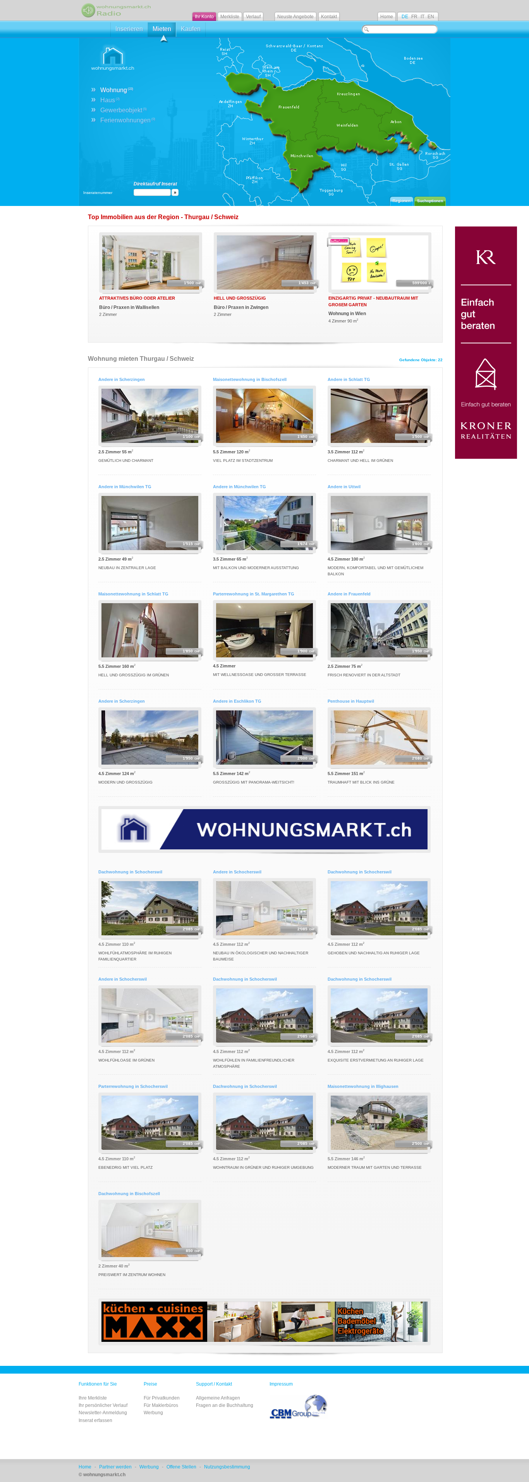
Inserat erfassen (95, 1420)
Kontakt (329, 16)
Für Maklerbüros (161, 1405)
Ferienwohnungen (127, 120)
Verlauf (253, 16)
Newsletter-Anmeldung (103, 1412)
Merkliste (229, 16)
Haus (110, 100)
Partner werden (115, 1467)
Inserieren (129, 29)
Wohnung (116, 90)
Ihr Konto (204, 16)
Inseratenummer (97, 192)
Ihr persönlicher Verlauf (103, 1405)
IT (422, 16)
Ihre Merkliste (93, 1398)
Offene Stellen (181, 1467)
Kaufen (191, 29)
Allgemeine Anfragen (218, 1398)
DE (405, 16)
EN (431, 16)
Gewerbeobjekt (123, 110)
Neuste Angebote (295, 16)
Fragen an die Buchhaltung (224, 1405)
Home (386, 16)
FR (414, 16)
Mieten (162, 29)
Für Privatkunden (162, 1398)
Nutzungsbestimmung (227, 1467)
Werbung (153, 1412)
